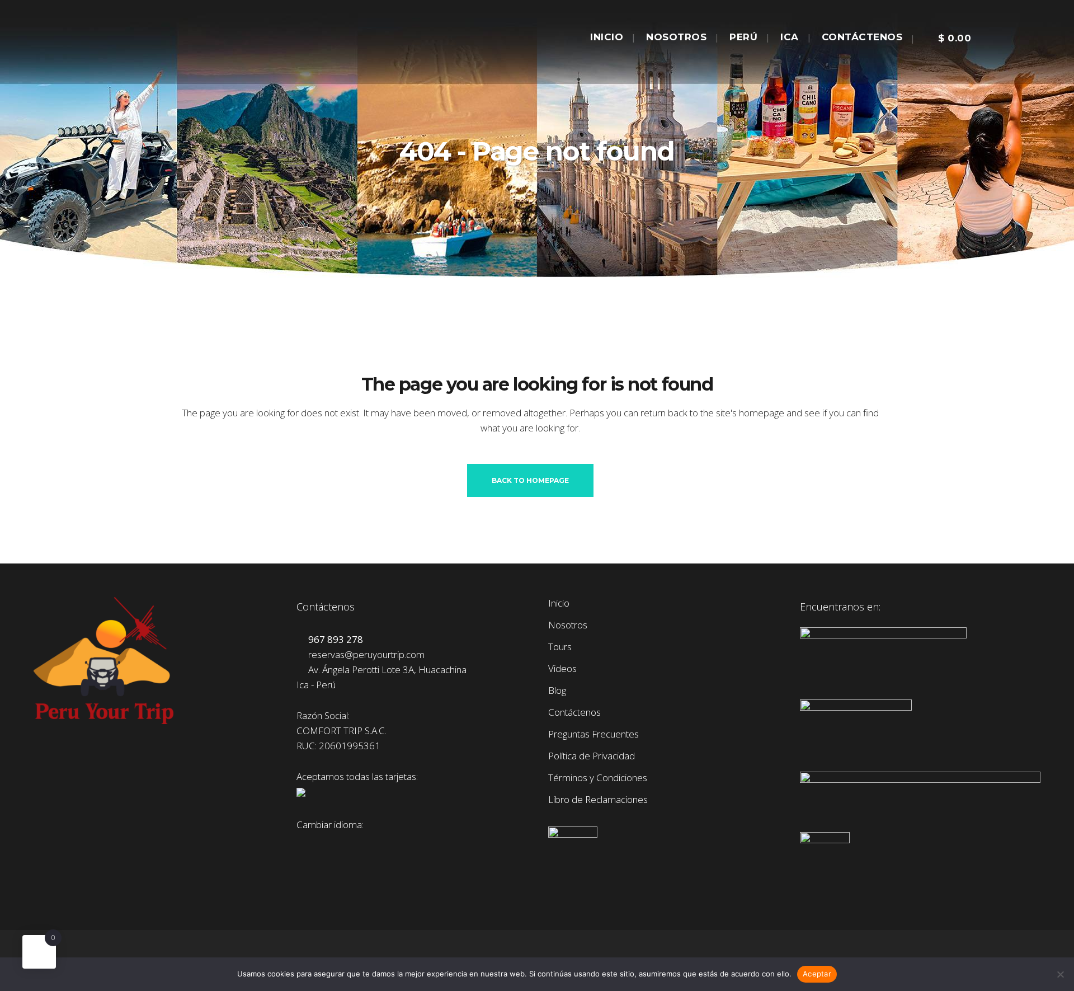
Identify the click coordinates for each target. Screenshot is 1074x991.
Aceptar (817, 973)
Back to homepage (530, 480)
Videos (562, 669)
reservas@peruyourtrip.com (364, 654)
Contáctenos (574, 712)
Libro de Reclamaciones (598, 799)
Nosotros (567, 625)
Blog (557, 690)
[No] (1060, 974)
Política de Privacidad (591, 756)
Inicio (558, 603)
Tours (560, 647)
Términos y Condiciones (597, 778)
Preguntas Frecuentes (593, 734)
